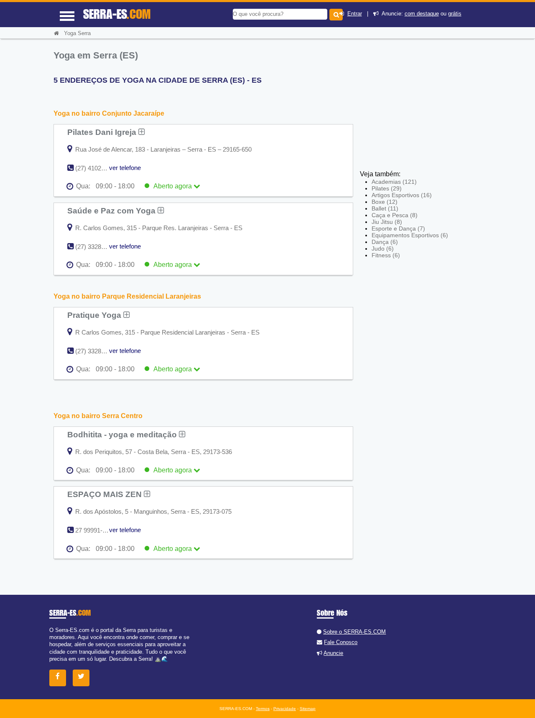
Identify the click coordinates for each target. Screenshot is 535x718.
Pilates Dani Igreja (102, 132)
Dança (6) (385, 241)
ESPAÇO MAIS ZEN (105, 494)
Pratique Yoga (95, 315)
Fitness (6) (386, 255)
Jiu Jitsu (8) (387, 221)
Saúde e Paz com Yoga (112, 210)
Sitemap (308, 708)
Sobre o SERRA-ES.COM (354, 632)
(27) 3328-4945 (96, 246)
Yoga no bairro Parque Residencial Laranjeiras (127, 296)
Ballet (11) (385, 208)
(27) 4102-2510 (96, 168)
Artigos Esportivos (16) (402, 195)
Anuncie (333, 653)
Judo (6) (383, 248)
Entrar (354, 13)
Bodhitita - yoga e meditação (123, 434)
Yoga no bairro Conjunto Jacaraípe (109, 113)
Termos (263, 708)
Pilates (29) (387, 188)
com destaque (422, 13)
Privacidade (284, 708)
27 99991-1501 (95, 530)
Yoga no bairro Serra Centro (98, 415)
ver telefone (125, 167)
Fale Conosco (340, 642)
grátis (454, 13)
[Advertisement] (421, 108)
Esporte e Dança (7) (398, 228)
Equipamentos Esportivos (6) (410, 235)
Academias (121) (394, 181)
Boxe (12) (384, 201)
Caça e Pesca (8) (395, 215)
